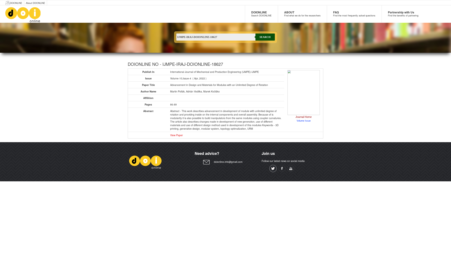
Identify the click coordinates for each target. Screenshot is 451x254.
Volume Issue (304, 120)
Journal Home (303, 116)
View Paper (176, 135)
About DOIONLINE (35, 3)
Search (265, 37)
